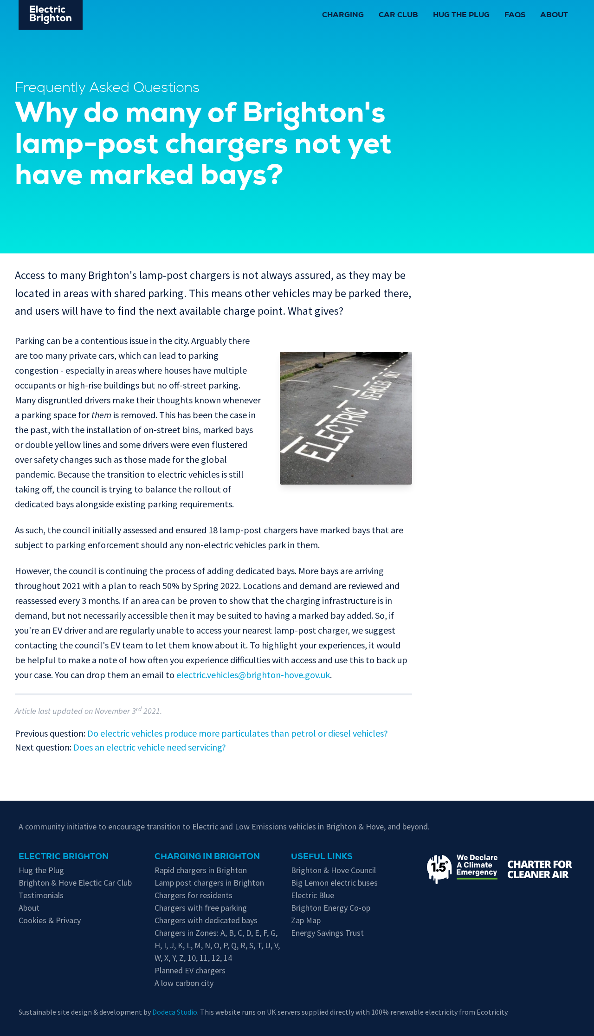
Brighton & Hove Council (333, 870)
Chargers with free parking (201, 907)
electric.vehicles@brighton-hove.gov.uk (253, 674)
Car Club (398, 15)
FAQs (514, 15)
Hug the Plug (461, 15)
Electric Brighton (64, 857)
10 (191, 957)
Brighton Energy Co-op (330, 907)
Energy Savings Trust (327, 932)
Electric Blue (312, 895)
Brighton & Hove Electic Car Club (75, 882)
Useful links (322, 857)
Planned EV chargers (190, 970)
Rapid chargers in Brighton (201, 870)
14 (228, 957)
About (554, 15)
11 (204, 957)
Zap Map (306, 920)
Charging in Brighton (207, 857)
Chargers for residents (193, 895)
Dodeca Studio (174, 1012)
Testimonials (41, 895)
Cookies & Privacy (50, 920)
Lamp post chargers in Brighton (209, 882)
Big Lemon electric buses (334, 882)
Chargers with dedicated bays (206, 920)
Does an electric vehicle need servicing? (149, 747)
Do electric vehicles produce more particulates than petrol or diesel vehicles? (237, 733)
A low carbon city (184, 983)
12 (216, 957)
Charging (343, 15)
